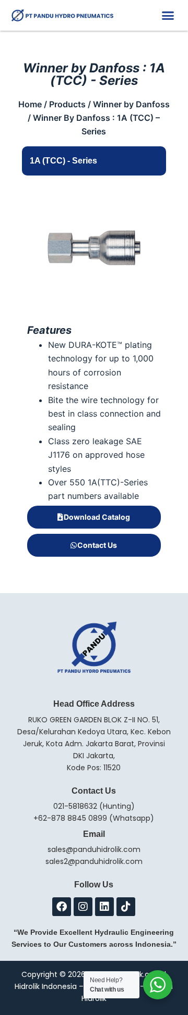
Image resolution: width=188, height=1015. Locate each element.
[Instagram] (83, 906)
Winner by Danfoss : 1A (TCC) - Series (94, 74)
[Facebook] (61, 906)
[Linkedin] (104, 906)
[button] (168, 16)
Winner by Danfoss (131, 104)
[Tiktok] (125, 906)
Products (67, 104)
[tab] (94, 161)
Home (30, 104)
